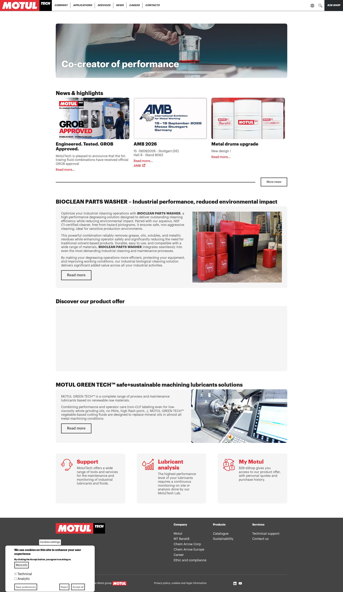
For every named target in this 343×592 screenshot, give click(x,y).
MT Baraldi (182, 538)
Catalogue (220, 533)
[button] (320, 5)
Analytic (24, 578)
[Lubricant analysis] (171, 479)
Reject (64, 587)
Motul (178, 533)
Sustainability (223, 538)
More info (21, 565)
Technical (25, 574)
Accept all (78, 587)
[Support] (90, 479)
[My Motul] (252, 479)
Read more (76, 275)
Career (134, 5)
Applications (82, 5)
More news (274, 182)
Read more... (65, 169)
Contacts (152, 5)
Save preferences (26, 587)
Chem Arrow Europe (189, 549)
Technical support (265, 533)
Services (104, 5)
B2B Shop (333, 5)
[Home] (26, 5)
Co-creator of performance (120, 64)
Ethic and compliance (190, 560)
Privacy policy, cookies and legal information (180, 583)
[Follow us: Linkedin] (235, 583)
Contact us (260, 538)
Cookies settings (50, 542)
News (120, 5)
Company (61, 5)
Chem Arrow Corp (187, 544)
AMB (137, 165)
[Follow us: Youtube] (240, 583)
